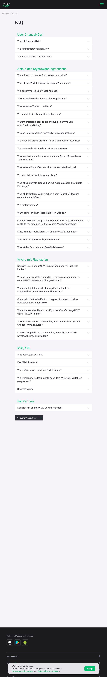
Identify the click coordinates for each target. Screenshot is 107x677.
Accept (90, 668)
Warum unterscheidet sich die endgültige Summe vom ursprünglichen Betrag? (45, 123)
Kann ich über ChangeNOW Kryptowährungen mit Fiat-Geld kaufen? (47, 268)
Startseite (6, 13)
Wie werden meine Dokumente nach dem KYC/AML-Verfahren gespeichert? (49, 380)
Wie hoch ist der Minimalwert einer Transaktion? (42, 148)
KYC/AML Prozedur (27, 362)
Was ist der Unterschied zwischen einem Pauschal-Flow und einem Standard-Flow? (48, 196)
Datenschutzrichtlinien (48, 671)
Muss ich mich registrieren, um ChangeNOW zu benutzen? (47, 231)
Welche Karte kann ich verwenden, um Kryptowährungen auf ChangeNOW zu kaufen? (48, 323)
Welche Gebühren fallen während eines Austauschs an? (46, 133)
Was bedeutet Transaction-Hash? (34, 106)
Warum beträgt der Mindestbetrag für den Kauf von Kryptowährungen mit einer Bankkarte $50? (43, 290)
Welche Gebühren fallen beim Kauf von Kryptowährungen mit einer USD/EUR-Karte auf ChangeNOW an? (48, 279)
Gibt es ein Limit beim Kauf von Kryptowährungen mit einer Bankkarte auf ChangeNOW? (47, 301)
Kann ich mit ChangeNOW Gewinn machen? (40, 407)
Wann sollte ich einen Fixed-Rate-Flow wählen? (41, 212)
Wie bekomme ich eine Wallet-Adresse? (37, 90)
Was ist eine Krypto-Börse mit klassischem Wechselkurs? (46, 167)
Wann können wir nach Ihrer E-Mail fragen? (39, 370)
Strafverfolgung (25, 389)
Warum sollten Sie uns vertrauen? (34, 56)
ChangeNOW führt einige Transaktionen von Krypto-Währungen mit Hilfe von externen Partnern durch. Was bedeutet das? (50, 222)
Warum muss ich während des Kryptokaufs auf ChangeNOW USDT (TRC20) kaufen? (48, 312)
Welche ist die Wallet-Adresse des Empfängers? (42, 98)
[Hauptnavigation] (101, 4)
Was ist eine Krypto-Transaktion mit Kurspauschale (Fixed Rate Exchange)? (49, 185)
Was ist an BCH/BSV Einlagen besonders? (39, 239)
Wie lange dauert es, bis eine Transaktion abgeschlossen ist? (48, 140)
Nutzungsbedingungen (22, 671)
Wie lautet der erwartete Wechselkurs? (37, 175)
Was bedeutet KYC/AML (30, 354)
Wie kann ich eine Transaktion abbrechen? (39, 114)
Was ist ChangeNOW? (28, 41)
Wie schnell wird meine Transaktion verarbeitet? (42, 75)
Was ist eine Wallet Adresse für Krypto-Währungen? (44, 83)
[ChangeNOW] (6, 5)
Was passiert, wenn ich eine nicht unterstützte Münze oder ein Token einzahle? (49, 158)
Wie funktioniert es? (27, 205)
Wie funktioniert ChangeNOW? (33, 48)
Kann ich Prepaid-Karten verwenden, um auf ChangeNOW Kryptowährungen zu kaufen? (47, 334)
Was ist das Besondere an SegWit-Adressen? (40, 247)
